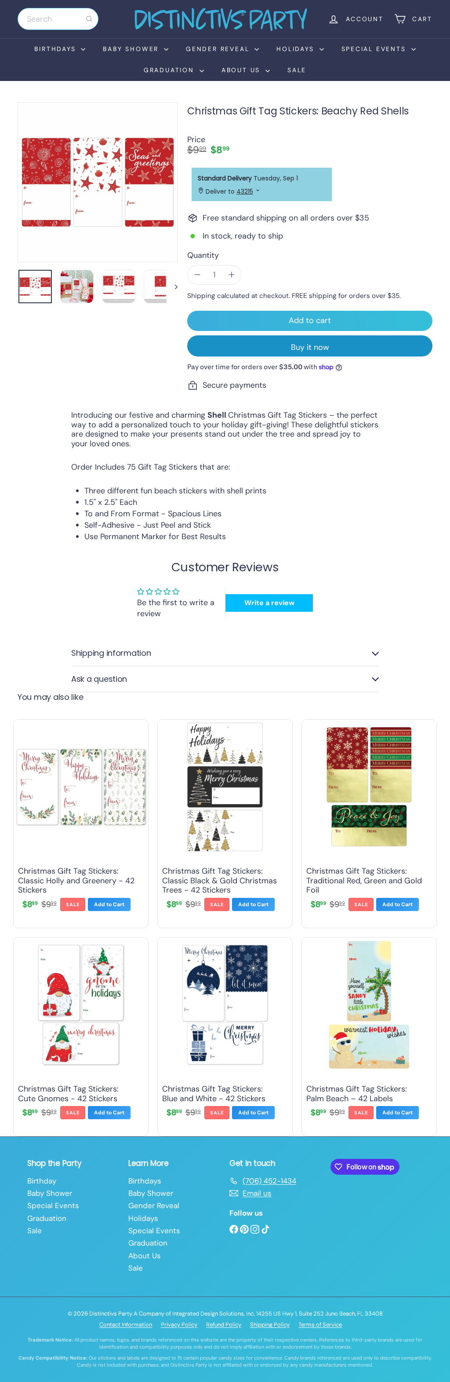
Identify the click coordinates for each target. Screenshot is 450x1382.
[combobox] (58, 19)
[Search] (89, 19)
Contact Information (125, 1324)
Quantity (203, 256)
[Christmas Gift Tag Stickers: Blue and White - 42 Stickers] (225, 1034)
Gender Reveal (219, 49)
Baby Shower (132, 49)
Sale (296, 70)
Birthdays (56, 49)
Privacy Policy (179, 1324)
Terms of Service (320, 1324)
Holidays (296, 49)
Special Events (375, 49)
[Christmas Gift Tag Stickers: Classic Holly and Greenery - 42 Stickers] (81, 821)
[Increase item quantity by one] (231, 275)
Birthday (41, 1181)
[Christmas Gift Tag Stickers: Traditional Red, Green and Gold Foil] (369, 821)
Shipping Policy (270, 1324)
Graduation (170, 70)
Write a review (269, 602)
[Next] (172, 286)
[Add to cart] (109, 904)
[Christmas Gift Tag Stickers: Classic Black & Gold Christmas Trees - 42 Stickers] (225, 821)
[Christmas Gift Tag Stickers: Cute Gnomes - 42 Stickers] (81, 1034)
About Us (242, 70)
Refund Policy (223, 1324)
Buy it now (310, 347)
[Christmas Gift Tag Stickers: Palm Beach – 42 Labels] (369, 1034)
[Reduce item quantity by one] (197, 275)
